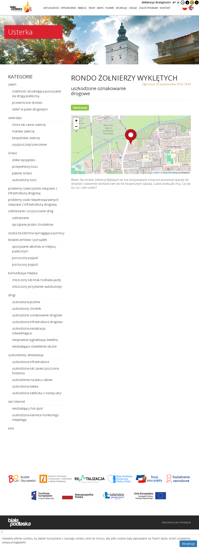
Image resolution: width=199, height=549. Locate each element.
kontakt (165, 8)
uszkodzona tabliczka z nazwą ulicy (36, 393)
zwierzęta (15, 117)
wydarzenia (68, 8)
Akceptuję (188, 543)
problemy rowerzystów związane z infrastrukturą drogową (32, 190)
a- (178, 2)
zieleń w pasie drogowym (30, 109)
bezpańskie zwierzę (26, 138)
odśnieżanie (20, 218)
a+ (174, 2)
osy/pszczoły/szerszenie (29, 144)
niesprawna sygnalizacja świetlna (35, 339)
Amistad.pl (185, 522)
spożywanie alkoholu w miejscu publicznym (34, 248)
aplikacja (121, 8)
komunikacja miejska (22, 273)
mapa (100, 8)
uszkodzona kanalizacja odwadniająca (28, 330)
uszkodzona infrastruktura (30, 361)
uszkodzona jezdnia (26, 302)
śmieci (12, 153)
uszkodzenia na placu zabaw (32, 379)
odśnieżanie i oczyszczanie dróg (30, 211)
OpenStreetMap (170, 172)
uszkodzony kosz (24, 179)
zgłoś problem (148, 8)
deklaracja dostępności (156, 2)
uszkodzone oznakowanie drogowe (37, 315)
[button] (131, 137)
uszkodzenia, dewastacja (25, 355)
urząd (133, 8)
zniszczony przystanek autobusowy (37, 286)
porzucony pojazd (25, 257)
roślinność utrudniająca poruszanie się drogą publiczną (36, 93)
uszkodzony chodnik (26, 308)
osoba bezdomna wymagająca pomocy (36, 233)
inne (11, 428)
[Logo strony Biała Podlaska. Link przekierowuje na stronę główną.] (20, 7)
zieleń (12, 84)
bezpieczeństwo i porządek (27, 239)
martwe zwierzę (23, 131)
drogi (11, 295)
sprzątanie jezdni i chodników (32, 224)
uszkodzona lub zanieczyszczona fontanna (35, 370)
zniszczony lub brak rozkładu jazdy (36, 280)
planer (110, 8)
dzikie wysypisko (23, 160)
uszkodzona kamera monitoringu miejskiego (35, 417)
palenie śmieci (22, 173)
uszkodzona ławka (25, 386)
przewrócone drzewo (27, 102)
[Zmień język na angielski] (191, 8)
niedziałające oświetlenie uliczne (34, 346)
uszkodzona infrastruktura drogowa (37, 321)
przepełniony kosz (25, 166)
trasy (91, 8)
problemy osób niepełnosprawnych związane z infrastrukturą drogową (33, 202)
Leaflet (156, 172)
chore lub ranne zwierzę (29, 124)
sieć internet (16, 401)
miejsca (82, 8)
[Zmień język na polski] (185, 8)
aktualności (51, 8)
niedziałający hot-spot (27, 408)
